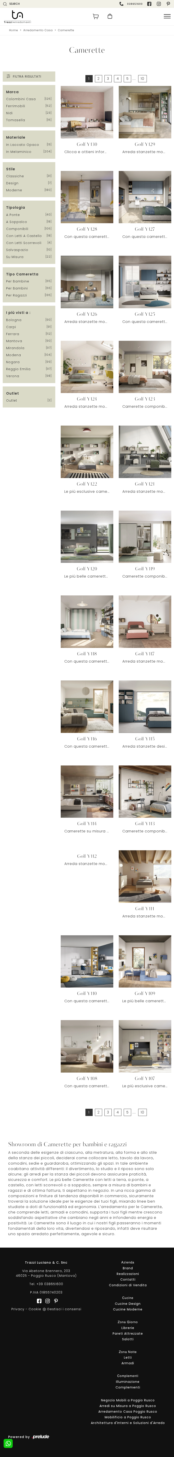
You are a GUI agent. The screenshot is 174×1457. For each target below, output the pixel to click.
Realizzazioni (128, 1274)
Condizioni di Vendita (128, 1285)
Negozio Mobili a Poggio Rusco (128, 1400)
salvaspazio (17, 250)
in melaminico (18, 151)
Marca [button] (12, 92)
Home (13, 30)
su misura (15, 257)
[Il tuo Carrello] (96, 16)
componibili (17, 229)
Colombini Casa (21, 99)
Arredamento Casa (38, 30)
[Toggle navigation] (167, 16)
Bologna (14, 320)
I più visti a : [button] (18, 312)
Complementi (128, 1387)
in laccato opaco (22, 144)
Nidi (9, 113)
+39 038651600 (49, 1284)
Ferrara (12, 334)
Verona (12, 376)
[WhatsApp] (8, 1443)
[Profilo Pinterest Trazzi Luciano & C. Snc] (54, 1300)
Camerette (66, 30)
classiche (15, 176)
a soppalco (16, 222)
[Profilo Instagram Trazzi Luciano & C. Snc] (159, 4)
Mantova (14, 341)
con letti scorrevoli (23, 243)
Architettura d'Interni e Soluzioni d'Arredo (128, 1423)
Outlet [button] (12, 393)
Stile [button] (10, 169)
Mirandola (15, 348)
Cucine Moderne (128, 1309)
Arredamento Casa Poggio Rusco (127, 1411)
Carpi (11, 327)
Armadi (127, 1363)
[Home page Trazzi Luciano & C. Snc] (44, 16)
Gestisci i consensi (64, 1309)
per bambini (17, 288)
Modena (13, 355)
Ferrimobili (15, 106)
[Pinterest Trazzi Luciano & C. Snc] (168, 4)
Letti (128, 1357)
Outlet (11, 400)
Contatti (127, 1279)
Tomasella (15, 120)
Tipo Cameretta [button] (22, 274)
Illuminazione (128, 1381)
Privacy (17, 1309)
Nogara (13, 362)
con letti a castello (24, 236)
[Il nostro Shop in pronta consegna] (110, 16)
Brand (128, 1268)
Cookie (35, 1309)
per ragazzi (16, 295)
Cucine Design (128, 1303)
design (12, 183)
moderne (14, 190)
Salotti (128, 1339)
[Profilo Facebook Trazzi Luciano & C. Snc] (149, 4)
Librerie (127, 1328)
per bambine (17, 281)
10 (142, 78)
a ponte (13, 215)
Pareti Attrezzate (128, 1333)
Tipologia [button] (15, 207)
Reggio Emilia (18, 369)
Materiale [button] (15, 137)
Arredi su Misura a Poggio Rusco (127, 1406)
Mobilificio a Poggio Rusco (128, 1417)
